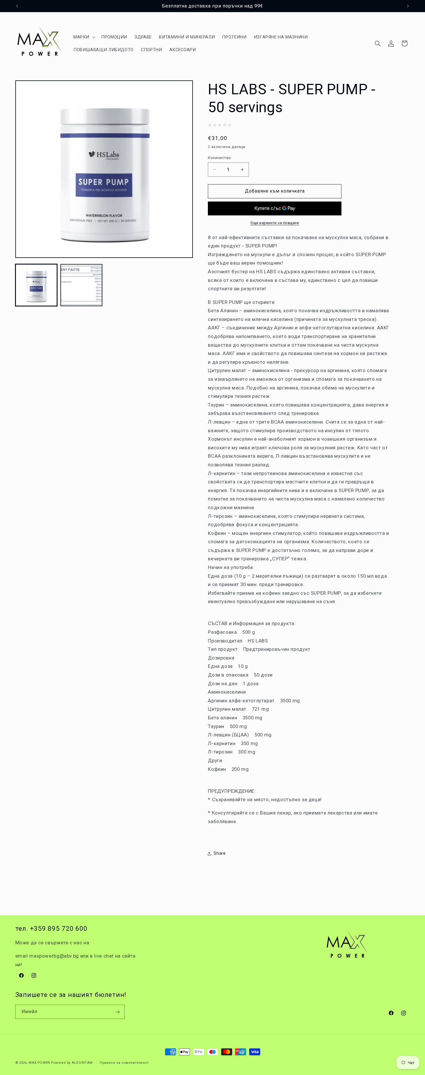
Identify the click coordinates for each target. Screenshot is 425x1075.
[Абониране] (117, 1012)
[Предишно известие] (17, 6)
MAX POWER (39, 1063)
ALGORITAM (82, 1063)
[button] (83, 37)
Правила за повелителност (124, 1063)
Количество (219, 157)
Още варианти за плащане (274, 223)
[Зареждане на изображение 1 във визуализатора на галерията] (36, 285)
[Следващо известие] (408, 6)
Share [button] (220, 853)
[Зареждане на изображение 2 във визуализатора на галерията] (81, 285)
